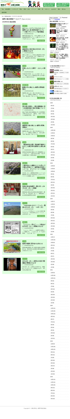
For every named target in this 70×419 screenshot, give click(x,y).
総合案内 (7, 9)
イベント (33, 9)
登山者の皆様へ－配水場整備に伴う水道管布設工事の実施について (33, 107)
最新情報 (4, 12)
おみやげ (53, 9)
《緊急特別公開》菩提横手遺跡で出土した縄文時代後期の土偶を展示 (33, 146)
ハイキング (15, 9)
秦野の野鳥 (25, 85)
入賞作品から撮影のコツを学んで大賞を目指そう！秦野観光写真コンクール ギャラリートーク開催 (33, 167)
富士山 (63, 9)
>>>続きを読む (41, 40)
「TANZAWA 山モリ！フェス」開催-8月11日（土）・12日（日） (34, 206)
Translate (57, 19)
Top (3, 9)
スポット (47, 9)
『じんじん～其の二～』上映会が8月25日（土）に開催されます (33, 225)
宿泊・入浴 (27, 9)
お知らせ (25, 26)
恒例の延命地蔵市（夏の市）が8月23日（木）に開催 (33, 187)
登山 (21, 9)
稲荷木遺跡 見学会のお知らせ (32, 243)
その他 (24, 66)
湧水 (59, 9)
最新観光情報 (8, 16)
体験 (39, 9)
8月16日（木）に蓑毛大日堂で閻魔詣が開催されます (33, 262)
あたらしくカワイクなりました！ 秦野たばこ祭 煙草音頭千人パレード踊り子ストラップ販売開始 (34, 30)
